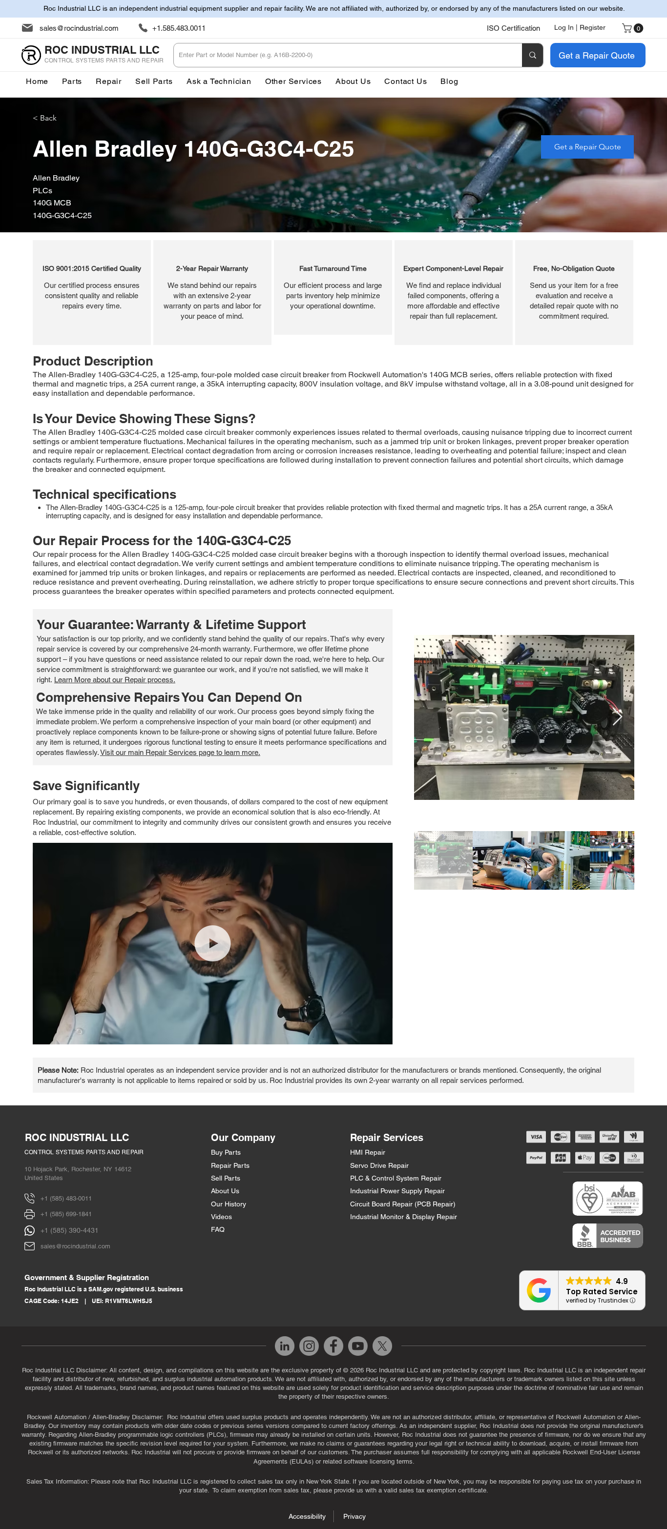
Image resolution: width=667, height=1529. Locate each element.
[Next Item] (617, 717)
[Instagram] (309, 1346)
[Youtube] (358, 1346)
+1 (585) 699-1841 (66, 1214)
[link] (634, 28)
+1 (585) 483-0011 (66, 1198)
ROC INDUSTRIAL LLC (77, 1137)
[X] (382, 1346)
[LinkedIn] (284, 1346)
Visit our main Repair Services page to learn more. (180, 752)
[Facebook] (333, 1346)
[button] (293, 81)
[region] (92, 292)
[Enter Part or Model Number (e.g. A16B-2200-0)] (532, 55)
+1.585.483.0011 (179, 28)
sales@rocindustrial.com (79, 28)
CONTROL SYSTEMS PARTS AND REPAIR (84, 1152)
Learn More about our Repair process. (114, 679)
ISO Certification (513, 28)
